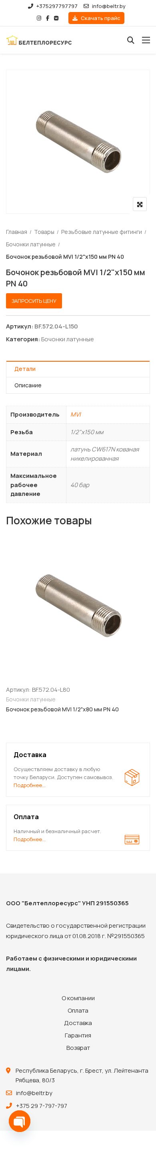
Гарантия (78, 1035)
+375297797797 (57, 6)
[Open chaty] (19, 1121)
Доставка (78, 1023)
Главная (16, 232)
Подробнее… (30, 785)
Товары (44, 232)
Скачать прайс (100, 18)
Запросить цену (34, 300)
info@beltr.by (109, 6)
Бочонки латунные (31, 244)
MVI (75, 414)
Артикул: (19, 326)
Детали (25, 369)
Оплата (78, 1010)
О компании (78, 998)
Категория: (23, 339)
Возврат (78, 1047)
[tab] (78, 369)
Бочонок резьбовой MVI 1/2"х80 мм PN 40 (62, 709)
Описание (28, 385)
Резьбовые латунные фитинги (101, 232)
